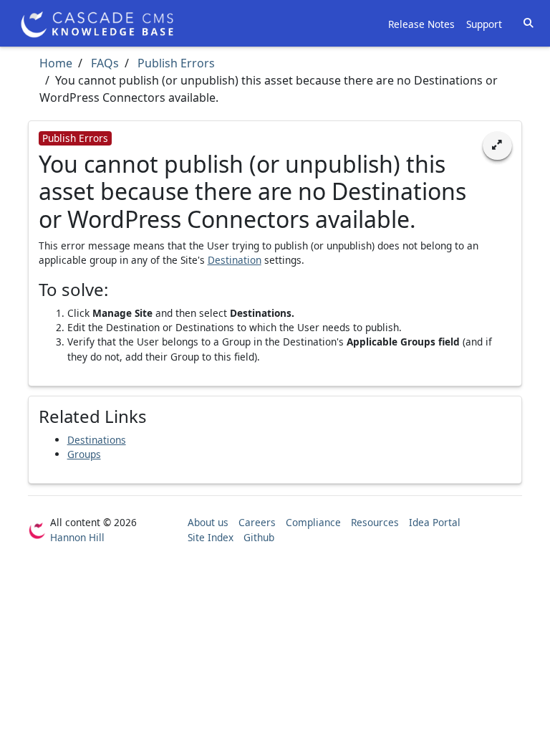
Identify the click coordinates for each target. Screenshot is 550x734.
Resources (375, 522)
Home (55, 63)
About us (208, 522)
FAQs (103, 63)
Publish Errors (175, 63)
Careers (257, 522)
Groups (84, 454)
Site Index (210, 537)
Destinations (96, 440)
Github (258, 537)
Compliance (313, 522)
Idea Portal (434, 522)
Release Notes (421, 24)
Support (484, 24)
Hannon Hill (77, 537)
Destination (234, 260)
